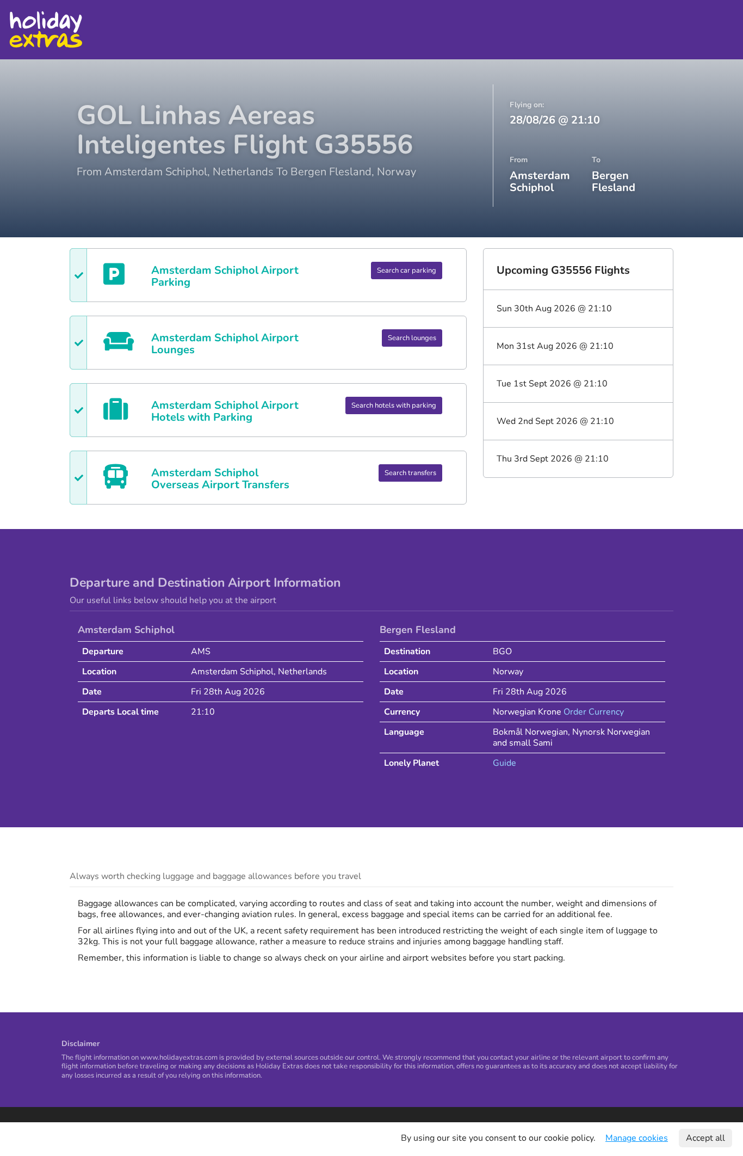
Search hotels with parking (393, 405)
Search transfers (410, 473)
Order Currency (594, 712)
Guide (504, 763)
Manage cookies (636, 1138)
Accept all (705, 1138)
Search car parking (406, 270)
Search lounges (412, 338)
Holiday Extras (45, 29)
